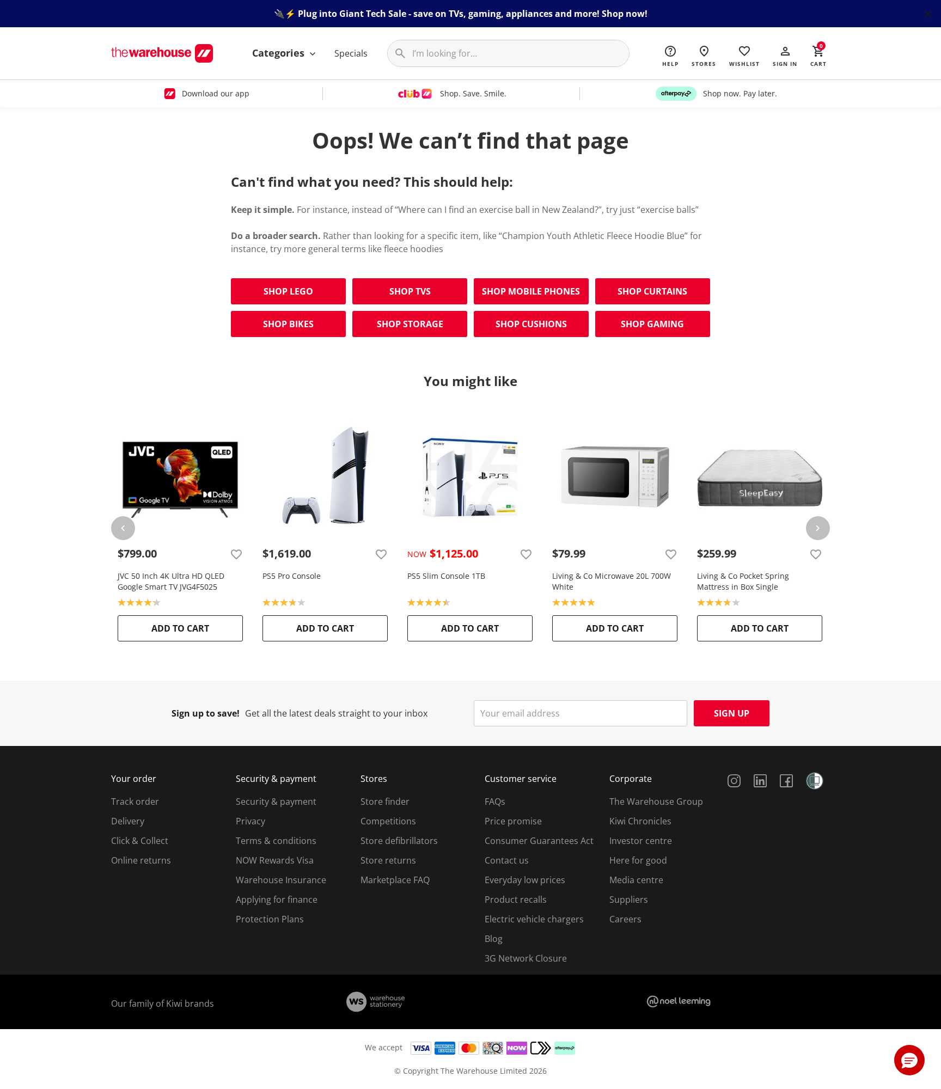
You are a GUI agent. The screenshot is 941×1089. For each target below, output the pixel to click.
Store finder (385, 801)
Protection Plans (270, 919)
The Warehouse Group (656, 801)
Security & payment (276, 801)
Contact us (507, 860)
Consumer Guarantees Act (539, 841)
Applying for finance (276, 900)
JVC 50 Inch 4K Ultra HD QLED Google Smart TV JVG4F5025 (171, 581)
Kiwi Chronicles (640, 821)
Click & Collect (139, 841)
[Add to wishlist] (236, 554)
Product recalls (516, 900)
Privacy (250, 821)
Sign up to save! (206, 713)
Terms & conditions (276, 841)
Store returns (388, 860)
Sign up (731, 713)
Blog (494, 939)
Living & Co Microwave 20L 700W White (611, 581)
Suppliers (628, 900)
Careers (625, 919)
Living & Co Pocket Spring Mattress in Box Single (743, 581)
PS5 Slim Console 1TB (446, 576)
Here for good (638, 860)
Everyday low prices (525, 880)
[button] (785, 55)
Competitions (388, 821)
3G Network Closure (526, 958)
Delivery (127, 821)
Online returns (141, 860)
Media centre (636, 880)
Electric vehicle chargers (534, 919)
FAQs (495, 801)
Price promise (513, 821)
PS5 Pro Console (291, 576)
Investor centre (640, 841)
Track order (135, 801)
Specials (351, 53)
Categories (279, 52)
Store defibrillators (399, 841)
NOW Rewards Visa (275, 860)
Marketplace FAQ (395, 880)
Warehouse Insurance (281, 880)
